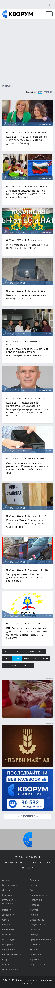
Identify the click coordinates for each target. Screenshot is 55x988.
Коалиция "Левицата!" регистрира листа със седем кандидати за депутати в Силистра (26, 140)
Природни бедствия (40, 939)
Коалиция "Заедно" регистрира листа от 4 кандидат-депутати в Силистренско (25, 523)
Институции (33, 570)
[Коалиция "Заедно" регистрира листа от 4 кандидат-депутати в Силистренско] (27, 496)
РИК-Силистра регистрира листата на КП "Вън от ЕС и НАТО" (27, 246)
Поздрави (35, 929)
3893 (41, 651)
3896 (26, 658)
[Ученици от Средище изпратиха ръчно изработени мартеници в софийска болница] (27, 167)
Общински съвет (39, 924)
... (23, 651)
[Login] (49, 4)
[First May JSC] (27, 746)
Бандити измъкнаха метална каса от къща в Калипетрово (26, 297)
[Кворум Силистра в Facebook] (27, 790)
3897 (35, 658)
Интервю (35, 904)
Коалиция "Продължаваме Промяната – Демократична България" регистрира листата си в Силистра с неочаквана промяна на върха (27, 409)
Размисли (35, 944)
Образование (33, 341)
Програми (7, 944)
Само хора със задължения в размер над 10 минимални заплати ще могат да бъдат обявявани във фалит (27, 468)
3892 (31, 651)
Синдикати (35, 954)
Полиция (31, 291)
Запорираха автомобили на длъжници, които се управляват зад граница (25, 577)
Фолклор (6, 964)
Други (33, 889)
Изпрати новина (28, 816)
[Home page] (17, 14)
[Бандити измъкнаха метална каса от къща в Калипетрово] (27, 271)
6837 (13, 665)
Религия (34, 949)
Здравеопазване (38, 894)
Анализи (34, 880)
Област (6, 919)
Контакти (27, 868)
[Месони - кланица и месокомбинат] (27, 716)
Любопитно (32, 186)
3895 (16, 658)
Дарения (7, 889)
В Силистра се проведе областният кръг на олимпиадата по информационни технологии (27, 352)
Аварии (6, 880)
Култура (34, 909)
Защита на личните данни (20, 862)
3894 (7, 658)
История (6, 909)
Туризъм (34, 959)
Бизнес (33, 885)
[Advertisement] (27, 48)
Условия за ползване (27, 857)
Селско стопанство (12, 954)
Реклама (45, 862)
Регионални (8, 949)
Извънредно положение (9, 901)
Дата (40, 92)
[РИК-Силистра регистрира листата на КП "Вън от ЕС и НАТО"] (27, 221)
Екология (7, 894)
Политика (31, 132)
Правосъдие (8, 939)
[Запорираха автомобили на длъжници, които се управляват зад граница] (27, 550)
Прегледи (48, 92)
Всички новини (10, 969)
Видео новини (37, 964)
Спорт (5, 959)
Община (6, 924)
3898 (45, 658)
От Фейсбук (8, 929)
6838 (23, 665)
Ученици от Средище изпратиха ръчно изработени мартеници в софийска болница (25, 194)
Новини (31, 458)
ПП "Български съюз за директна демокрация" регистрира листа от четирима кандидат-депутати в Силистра (26, 633)
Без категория (9, 885)
